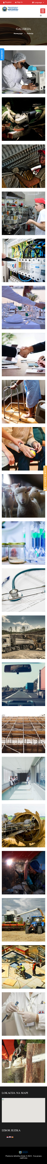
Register (8, 2)
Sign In (20, 2)
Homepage (18, 33)
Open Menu (42, 10)
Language (38, 2)
